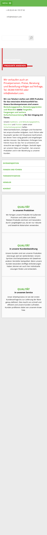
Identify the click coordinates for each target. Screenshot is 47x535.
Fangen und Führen (12, 169)
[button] (6, 3)
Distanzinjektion (11, 163)
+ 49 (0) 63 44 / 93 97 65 (15, 10)
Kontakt (7, 188)
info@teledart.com (14, 17)
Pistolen (19, 124)
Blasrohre (7, 124)
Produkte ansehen (15, 65)
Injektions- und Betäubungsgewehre (24, 122)
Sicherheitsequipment (13, 127)
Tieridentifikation (11, 176)
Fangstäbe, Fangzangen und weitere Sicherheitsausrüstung (18, 112)
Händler (7, 182)
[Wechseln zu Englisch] (42, 9)
